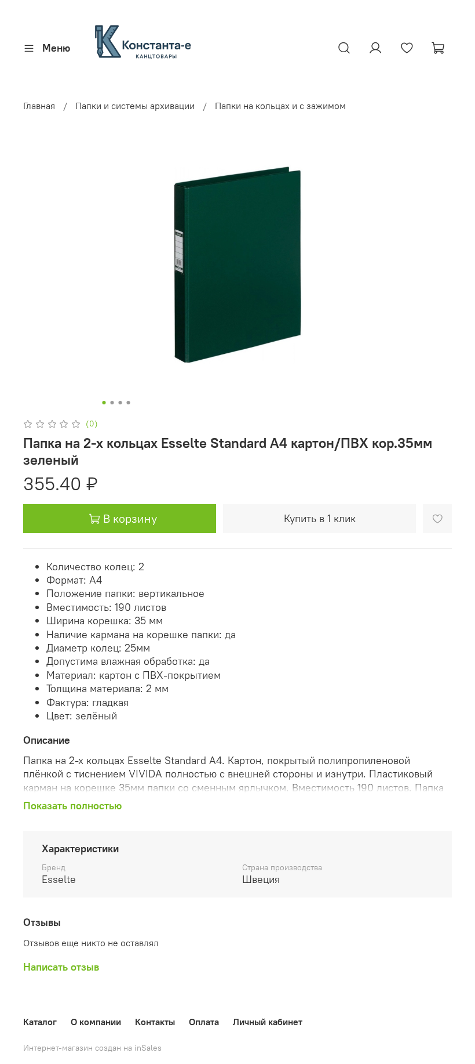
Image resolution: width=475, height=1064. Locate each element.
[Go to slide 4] (128, 402)
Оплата (204, 1021)
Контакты (155, 1021)
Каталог (40, 1021)
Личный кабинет (267, 1021)
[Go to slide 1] (104, 402)
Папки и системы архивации (135, 105)
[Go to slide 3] (120, 402)
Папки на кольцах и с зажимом (280, 105)
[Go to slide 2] (112, 402)
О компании (96, 1021)
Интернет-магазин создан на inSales (92, 1048)
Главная (39, 105)
